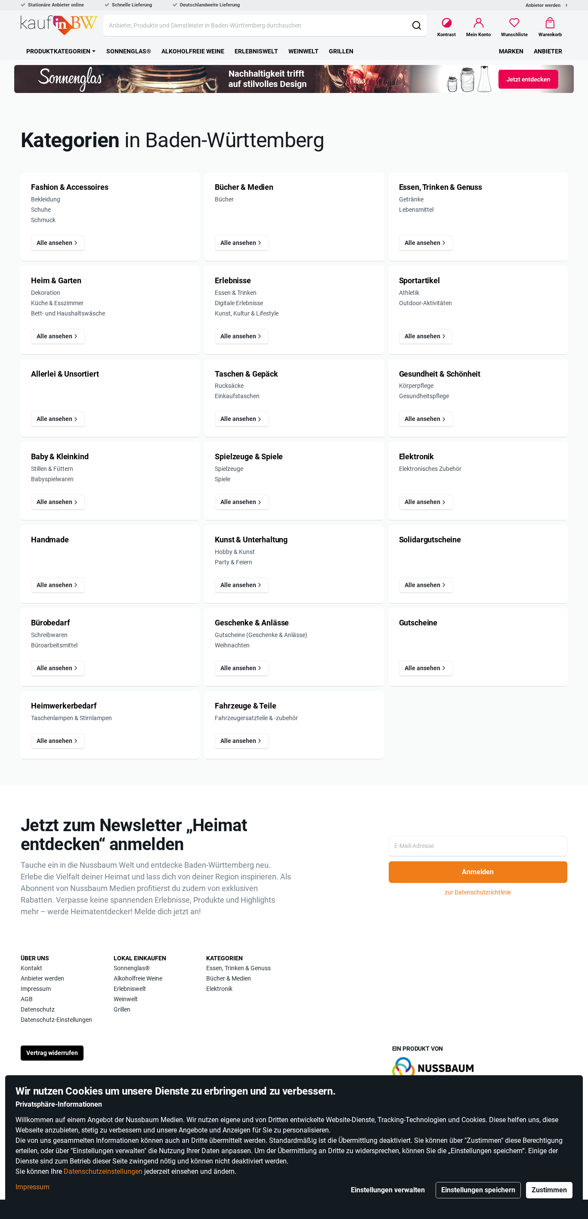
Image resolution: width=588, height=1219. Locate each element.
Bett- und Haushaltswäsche (68, 313)
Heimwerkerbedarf (63, 706)
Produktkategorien (58, 51)
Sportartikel (419, 280)
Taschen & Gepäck (246, 374)
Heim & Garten (56, 280)
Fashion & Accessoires (69, 187)
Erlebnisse (233, 280)
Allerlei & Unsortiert (65, 374)
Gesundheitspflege (424, 396)
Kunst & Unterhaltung (251, 539)
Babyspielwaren (52, 479)
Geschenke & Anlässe (252, 623)
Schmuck (43, 220)
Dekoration (45, 292)
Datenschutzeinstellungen (103, 1171)
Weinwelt (126, 999)
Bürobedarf (50, 623)
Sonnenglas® (132, 968)
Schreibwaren (49, 634)
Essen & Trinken (236, 292)
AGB (27, 999)
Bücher (224, 199)
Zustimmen (549, 1190)
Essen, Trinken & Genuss (440, 187)
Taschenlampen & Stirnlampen (71, 718)
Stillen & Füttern (52, 468)
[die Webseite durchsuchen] (416, 25)
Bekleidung (45, 199)
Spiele (222, 479)
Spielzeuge (229, 468)
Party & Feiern (233, 562)
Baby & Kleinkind (59, 456)
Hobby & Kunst (235, 551)
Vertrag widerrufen (52, 1052)
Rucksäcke (229, 385)
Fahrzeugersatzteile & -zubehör (256, 718)
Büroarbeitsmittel (54, 645)
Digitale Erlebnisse (239, 303)
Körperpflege (416, 385)
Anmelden (478, 872)
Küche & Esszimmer (57, 303)
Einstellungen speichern (478, 1190)
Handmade (50, 539)
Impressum (32, 1187)
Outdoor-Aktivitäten (425, 303)
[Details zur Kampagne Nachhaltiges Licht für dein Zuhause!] (294, 79)
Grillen (122, 1009)
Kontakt (31, 968)
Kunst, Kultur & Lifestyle (247, 313)
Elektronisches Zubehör (430, 468)
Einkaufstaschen (237, 396)
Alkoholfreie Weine (138, 978)
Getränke (411, 199)
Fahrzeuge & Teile (245, 706)
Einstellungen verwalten (388, 1190)
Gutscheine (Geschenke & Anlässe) (261, 634)
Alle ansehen (54, 242)
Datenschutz (38, 1009)
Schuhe (41, 209)
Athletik (409, 292)
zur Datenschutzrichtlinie (478, 892)
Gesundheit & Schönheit (439, 374)
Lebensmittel (416, 209)
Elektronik (416, 456)
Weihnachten (232, 645)
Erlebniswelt (130, 988)
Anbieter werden (543, 5)
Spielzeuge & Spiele (249, 456)
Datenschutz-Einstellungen (56, 1019)
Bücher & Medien (244, 187)
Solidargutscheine (430, 539)
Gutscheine (418, 623)
